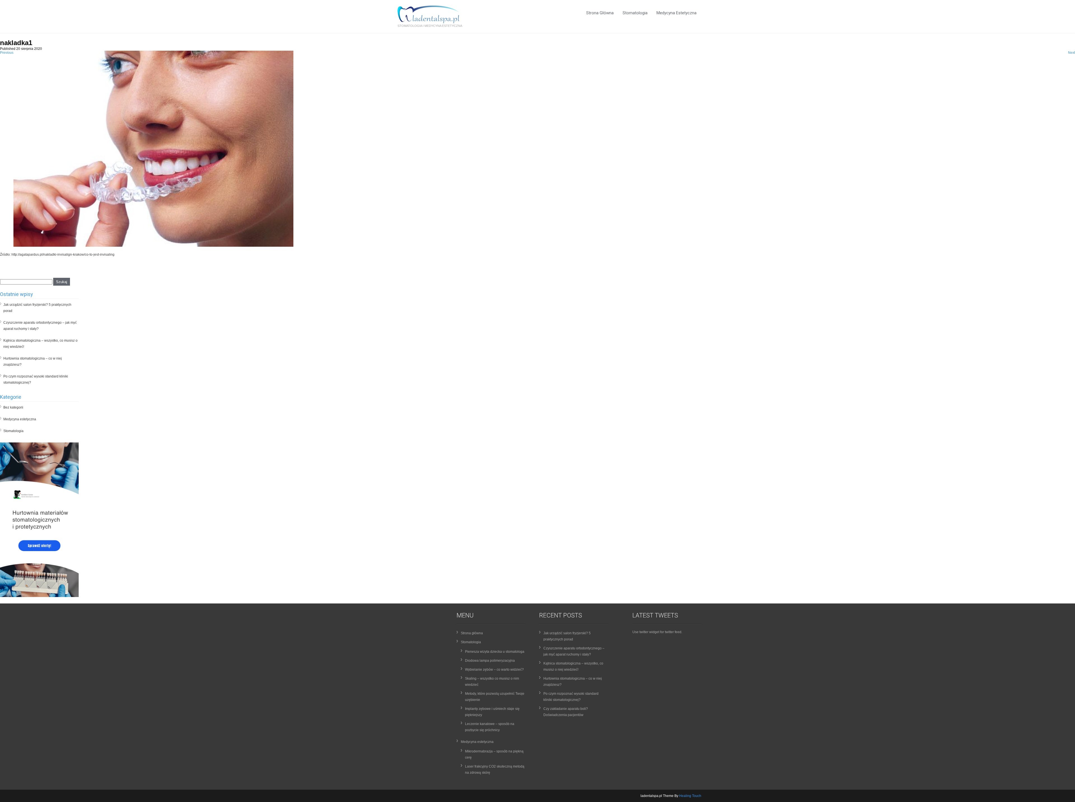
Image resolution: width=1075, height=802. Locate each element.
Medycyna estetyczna (676, 12)
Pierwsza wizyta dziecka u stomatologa (494, 652)
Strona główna (600, 12)
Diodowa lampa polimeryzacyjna (490, 661)
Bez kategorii (13, 407)
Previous (6, 53)
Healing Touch (690, 796)
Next (1071, 53)
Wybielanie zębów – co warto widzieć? (494, 670)
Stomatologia (635, 12)
